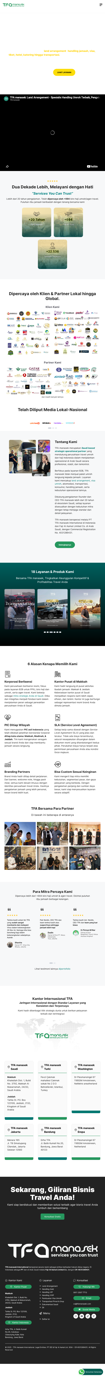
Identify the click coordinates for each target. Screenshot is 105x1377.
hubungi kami (40, 72)
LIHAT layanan (64, 72)
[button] (49, 428)
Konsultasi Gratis (52, 1216)
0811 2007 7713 (80, 1292)
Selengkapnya (65, 545)
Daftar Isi (46, 1319)
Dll (43, 1307)
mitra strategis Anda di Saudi (28, 696)
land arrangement (55, 50)
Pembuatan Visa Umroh (52, 1298)
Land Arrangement (50, 1286)
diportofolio (64, 969)
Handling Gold (48, 1289)
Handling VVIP (48, 1295)
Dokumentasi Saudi (50, 1304)
